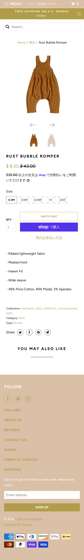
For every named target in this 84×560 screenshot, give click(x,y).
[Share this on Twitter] (19, 332)
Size (9, 191)
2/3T (63, 199)
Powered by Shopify (18, 524)
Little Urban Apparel (29, 519)
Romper (18, 322)
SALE (39, 308)
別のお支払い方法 (49, 237)
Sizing (10, 450)
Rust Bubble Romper (33, 156)
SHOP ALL (50, 308)
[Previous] (32, 124)
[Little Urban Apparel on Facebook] (8, 399)
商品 (32, 42)
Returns (12, 430)
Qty (8, 219)
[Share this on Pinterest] (38, 332)
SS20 (22, 318)
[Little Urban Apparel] (42, 4)
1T (50, 199)
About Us (13, 420)
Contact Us (15, 440)
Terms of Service (21, 460)
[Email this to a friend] (47, 332)
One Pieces (28, 308)
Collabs (12, 410)
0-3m (11, 199)
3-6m (24, 199)
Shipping (12, 470)
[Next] (51, 124)
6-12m (38, 199)
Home (21, 42)
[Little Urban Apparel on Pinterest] (19, 399)
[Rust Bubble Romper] (42, 84)
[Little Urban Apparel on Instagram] (29, 399)
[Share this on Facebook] (28, 332)
